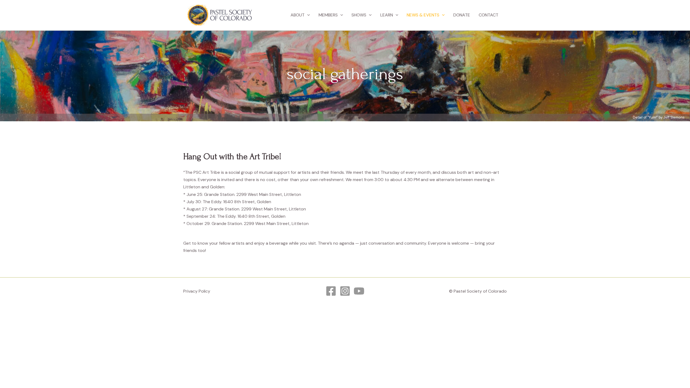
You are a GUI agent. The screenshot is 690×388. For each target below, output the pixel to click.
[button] (307, 15)
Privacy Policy (196, 291)
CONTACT (488, 15)
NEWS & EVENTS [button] (423, 15)
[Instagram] (345, 291)
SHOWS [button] (358, 15)
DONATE (461, 15)
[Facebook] (331, 291)
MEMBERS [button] (328, 15)
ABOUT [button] (298, 15)
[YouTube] (359, 291)
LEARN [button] (386, 15)
